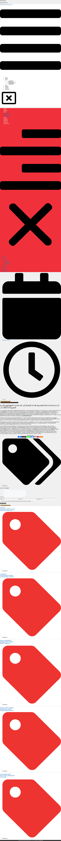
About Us (6, 122)
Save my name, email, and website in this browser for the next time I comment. (16, 501)
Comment (2, 496)
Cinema (5, 110)
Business (6, 119)
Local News (7, 112)
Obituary (6, 120)
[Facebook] (20, 437)
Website (38, 498)
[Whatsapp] (28, 437)
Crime (5, 117)
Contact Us (7, 89)
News (6, 79)
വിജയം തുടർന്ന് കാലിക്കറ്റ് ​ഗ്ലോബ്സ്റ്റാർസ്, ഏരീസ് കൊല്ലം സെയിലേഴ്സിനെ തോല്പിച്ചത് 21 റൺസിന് (7, 710)
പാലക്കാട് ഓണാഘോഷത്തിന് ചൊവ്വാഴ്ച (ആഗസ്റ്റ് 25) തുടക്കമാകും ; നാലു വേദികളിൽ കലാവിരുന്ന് (7, 510)
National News (7, 115)
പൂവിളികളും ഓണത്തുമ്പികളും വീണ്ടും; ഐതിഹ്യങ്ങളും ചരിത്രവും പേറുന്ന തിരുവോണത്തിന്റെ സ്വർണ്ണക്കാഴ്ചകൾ (7, 576)
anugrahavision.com (4, 2)
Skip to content (3, 0)
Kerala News (7, 114)
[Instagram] (36, 437)
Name (1, 498)
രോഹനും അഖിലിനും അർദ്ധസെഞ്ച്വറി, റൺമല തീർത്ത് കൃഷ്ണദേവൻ (6, 642)
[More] (41, 437)
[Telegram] (32, 437)
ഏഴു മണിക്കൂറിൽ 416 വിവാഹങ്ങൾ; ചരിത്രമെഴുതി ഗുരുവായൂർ (7, 775)
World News (11, 84)
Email (19, 498)
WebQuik (41, 840)
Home (5, 108)
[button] (30, 39)
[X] (24, 437)
